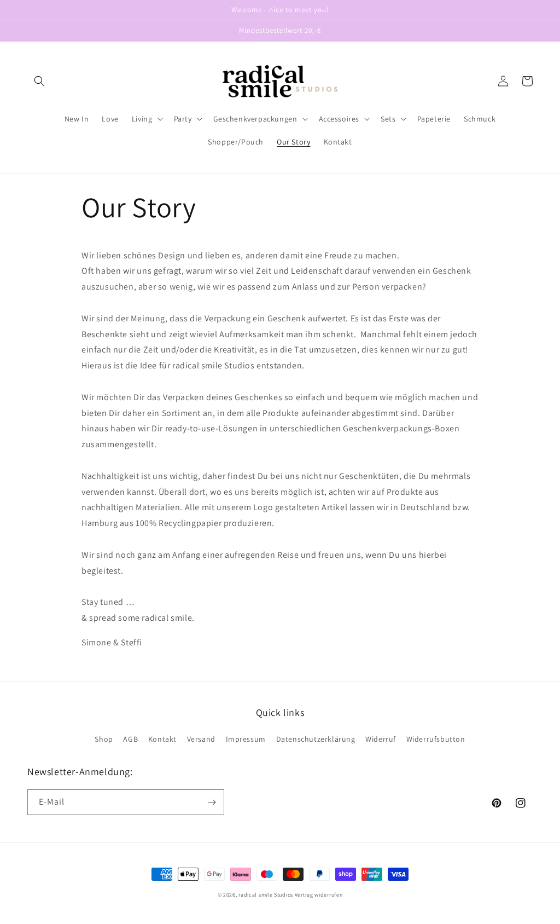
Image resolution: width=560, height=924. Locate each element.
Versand (201, 739)
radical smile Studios (265, 894)
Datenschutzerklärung (315, 739)
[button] (39, 81)
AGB (130, 739)
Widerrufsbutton (435, 739)
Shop (104, 739)
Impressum (246, 739)
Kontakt (162, 739)
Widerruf (380, 739)
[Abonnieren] (212, 802)
